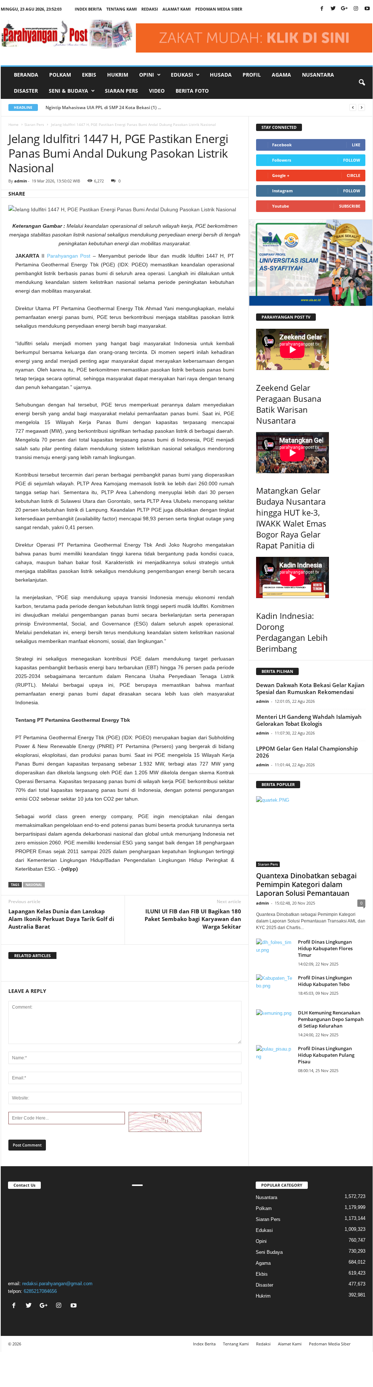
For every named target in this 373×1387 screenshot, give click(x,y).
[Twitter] (333, 9)
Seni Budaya (269, 1252)
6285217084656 (40, 1291)
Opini (261, 1241)
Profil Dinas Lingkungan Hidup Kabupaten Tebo (325, 980)
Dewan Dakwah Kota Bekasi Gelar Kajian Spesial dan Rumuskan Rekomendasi (310, 688)
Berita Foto (192, 90)
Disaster (26, 90)
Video (157, 90)
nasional (33, 884)
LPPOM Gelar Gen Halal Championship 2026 (307, 752)
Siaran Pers (121, 90)
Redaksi (149, 9)
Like (356, 144)
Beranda (26, 74)
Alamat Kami (176, 9)
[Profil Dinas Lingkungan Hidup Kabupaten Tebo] (274, 988)
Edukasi (264, 1230)
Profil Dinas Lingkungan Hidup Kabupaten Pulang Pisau (326, 1055)
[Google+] (344, 9)
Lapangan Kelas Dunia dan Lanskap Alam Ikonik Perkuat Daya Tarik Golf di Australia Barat (61, 919)
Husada (221, 74)
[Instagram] (356, 9)
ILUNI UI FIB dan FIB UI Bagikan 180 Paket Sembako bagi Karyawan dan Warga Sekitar (193, 919)
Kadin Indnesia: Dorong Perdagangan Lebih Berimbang (292, 632)
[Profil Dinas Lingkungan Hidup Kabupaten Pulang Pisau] (274, 1058)
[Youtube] (367, 9)
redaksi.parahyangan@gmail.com (57, 1283)
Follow (351, 160)
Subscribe (349, 206)
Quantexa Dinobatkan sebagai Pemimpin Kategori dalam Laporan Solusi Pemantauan (306, 884)
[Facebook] (322, 9)
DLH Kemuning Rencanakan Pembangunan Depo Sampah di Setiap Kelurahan (331, 1019)
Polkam (60, 74)
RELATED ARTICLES (32, 955)
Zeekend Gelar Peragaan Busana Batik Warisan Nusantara (288, 404)
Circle (353, 175)
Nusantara (318, 74)
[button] (362, 83)
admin (20, 181)
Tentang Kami (121, 9)
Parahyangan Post (69, 256)
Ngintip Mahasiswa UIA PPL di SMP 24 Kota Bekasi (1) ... (103, 107)
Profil (252, 74)
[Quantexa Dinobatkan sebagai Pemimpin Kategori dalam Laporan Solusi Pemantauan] (310, 831)
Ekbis (89, 74)
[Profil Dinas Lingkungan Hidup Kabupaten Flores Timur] (274, 952)
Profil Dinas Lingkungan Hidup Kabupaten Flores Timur (325, 948)
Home (13, 124)
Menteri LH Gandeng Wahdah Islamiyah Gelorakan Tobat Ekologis (309, 720)
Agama (281, 74)
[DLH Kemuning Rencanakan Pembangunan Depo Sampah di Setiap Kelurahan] (274, 1023)
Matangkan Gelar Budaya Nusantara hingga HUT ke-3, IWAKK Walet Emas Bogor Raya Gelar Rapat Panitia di (291, 518)
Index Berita (88, 9)
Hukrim (117, 74)
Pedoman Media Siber (218, 9)
